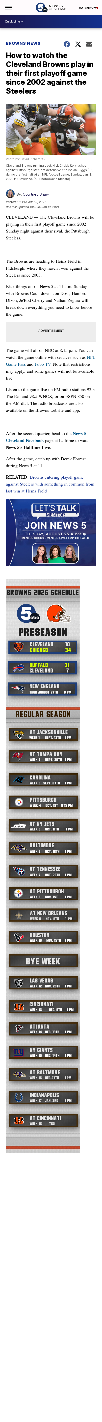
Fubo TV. (43, 364)
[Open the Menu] (8, 7)
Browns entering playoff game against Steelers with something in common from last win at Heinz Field (50, 484)
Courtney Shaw (36, 194)
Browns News (23, 43)
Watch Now (87, 7)
